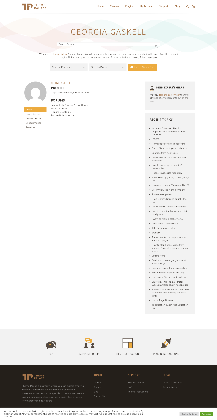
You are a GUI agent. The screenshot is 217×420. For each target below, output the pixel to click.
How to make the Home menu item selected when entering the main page (171, 292)
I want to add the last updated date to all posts (170, 213)
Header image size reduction (167, 173)
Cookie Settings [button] (189, 414)
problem (156, 232)
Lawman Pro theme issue (165, 223)
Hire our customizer (169, 94)
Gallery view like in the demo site (169, 189)
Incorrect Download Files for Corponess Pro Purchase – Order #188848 (168, 131)
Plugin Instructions (166, 354)
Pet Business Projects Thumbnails (169, 206)
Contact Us (99, 396)
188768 (156, 139)
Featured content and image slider (170, 268)
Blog (177, 6)
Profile (29, 109)
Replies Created (34, 118)
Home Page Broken (162, 300)
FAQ (130, 387)
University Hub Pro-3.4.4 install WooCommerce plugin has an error (170, 283)
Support (163, 6)
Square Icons (158, 255)
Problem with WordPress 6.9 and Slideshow (169, 159)
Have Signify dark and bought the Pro (169, 200)
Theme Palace (40, 6)
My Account (146, 6)
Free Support (144, 67)
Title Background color (163, 228)
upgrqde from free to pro (165, 153)
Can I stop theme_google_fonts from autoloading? (171, 262)
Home (100, 6)
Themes (114, 6)
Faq (51, 354)
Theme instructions (127, 354)
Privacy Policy (170, 387)
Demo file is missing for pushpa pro (170, 148)
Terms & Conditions (172, 382)
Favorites (30, 127)
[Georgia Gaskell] (35, 106)
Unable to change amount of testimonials (167, 167)
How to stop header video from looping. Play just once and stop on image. (170, 248)
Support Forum (89, 354)
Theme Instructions (138, 391)
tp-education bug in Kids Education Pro (170, 306)
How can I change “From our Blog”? (170, 185)
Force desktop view (162, 194)
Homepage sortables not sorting (169, 143)
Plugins (129, 6)
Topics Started (33, 114)
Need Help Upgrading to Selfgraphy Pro (170, 179)
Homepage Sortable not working (169, 277)
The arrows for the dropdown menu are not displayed (170, 239)
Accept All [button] (207, 414)
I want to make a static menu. (167, 219)
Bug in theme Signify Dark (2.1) (168, 272)
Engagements (33, 123)
